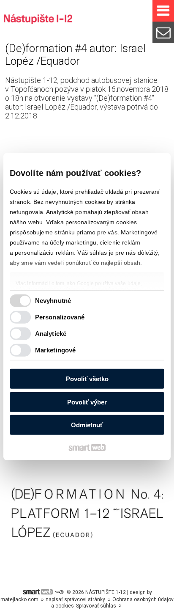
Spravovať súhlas (96, 606)
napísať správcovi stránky (75, 599)
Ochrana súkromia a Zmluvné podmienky (90, 290)
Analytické (50, 333)
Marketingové (55, 350)
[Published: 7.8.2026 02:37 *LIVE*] (59, 592)
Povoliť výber (87, 402)
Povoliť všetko (87, 378)
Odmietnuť (87, 425)
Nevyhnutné (53, 300)
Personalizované (60, 317)
